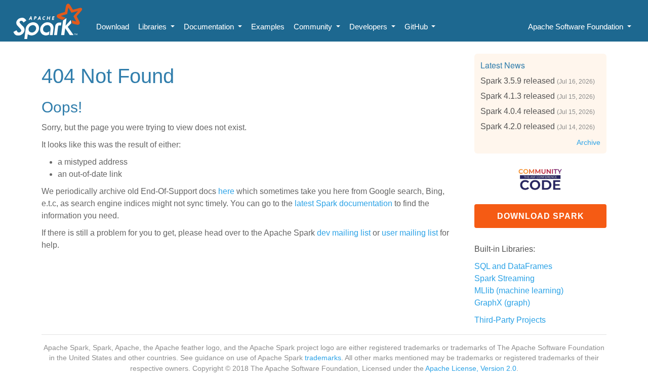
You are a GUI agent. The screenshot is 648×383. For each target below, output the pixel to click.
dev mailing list (344, 232)
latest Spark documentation (343, 203)
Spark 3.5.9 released (517, 80)
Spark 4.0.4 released (517, 111)
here (226, 191)
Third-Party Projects (510, 320)
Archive (588, 142)
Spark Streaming (504, 278)
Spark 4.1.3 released (517, 96)
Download (112, 26)
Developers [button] (369, 26)
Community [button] (314, 26)
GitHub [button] (417, 26)
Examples (268, 26)
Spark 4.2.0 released (517, 126)
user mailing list (410, 232)
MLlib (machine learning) (518, 290)
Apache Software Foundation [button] (576, 26)
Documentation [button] (210, 26)
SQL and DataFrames (513, 266)
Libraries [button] (153, 26)
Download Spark (540, 216)
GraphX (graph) (502, 302)
